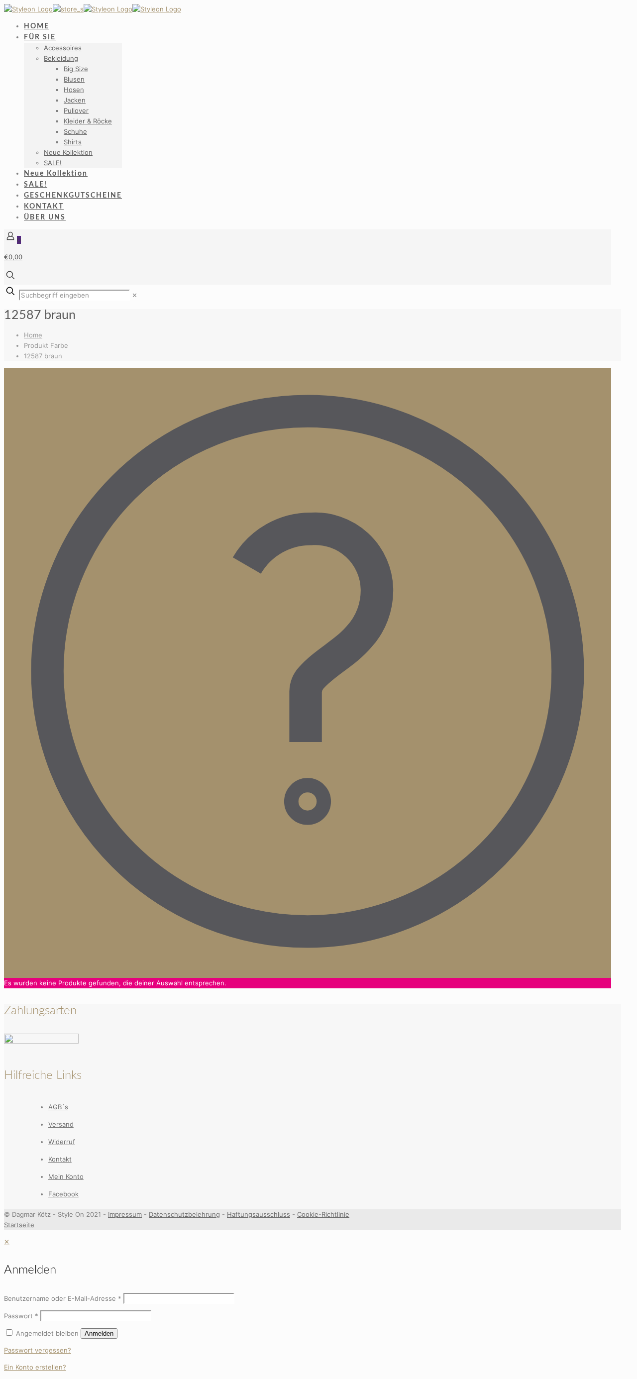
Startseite (19, 1225)
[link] (134, 295)
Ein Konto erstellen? (35, 1367)
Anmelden (99, 1333)
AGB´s (58, 1107)
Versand (61, 1124)
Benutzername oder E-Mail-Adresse (62, 1298)
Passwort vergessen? (37, 1350)
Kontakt (60, 1159)
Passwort (21, 1316)
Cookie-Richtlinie (323, 1214)
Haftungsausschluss (258, 1214)
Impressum (125, 1214)
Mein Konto (66, 1176)
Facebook (63, 1194)
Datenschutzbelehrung (184, 1214)
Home (33, 335)
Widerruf (61, 1142)
